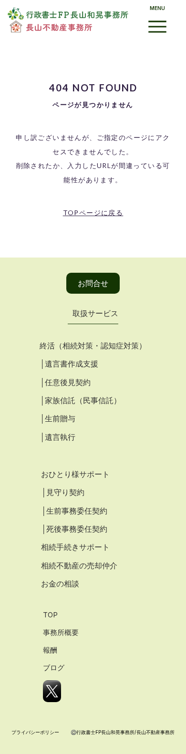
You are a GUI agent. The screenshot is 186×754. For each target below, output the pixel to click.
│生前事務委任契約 (74, 511)
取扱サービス (95, 313)
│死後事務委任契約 (74, 529)
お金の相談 (60, 583)
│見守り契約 (62, 492)
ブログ (53, 667)
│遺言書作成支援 (69, 363)
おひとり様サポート (75, 474)
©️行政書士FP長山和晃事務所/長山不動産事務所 (123, 732)
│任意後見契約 (65, 382)
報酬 (50, 650)
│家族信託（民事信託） (80, 400)
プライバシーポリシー (35, 732)
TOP (50, 614)
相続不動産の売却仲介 (79, 565)
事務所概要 (61, 632)
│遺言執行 (57, 437)
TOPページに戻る (93, 212)
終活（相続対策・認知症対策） (93, 345)
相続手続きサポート (75, 547)
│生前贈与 (57, 418)
